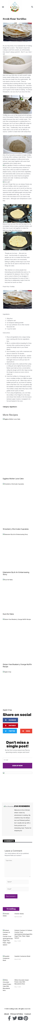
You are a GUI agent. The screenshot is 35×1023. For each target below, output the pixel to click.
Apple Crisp (7, 710)
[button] (2, 6)
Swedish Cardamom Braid (22, 956)
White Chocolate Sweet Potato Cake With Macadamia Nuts (21, 982)
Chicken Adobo (19, 913)
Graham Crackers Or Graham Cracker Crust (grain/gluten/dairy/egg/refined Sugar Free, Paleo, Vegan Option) (23, 934)
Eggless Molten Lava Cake (13, 479)
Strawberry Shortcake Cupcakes (16, 529)
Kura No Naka (8, 614)
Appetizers (13, 407)
